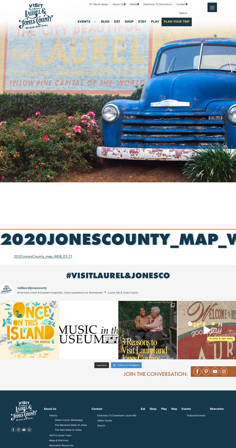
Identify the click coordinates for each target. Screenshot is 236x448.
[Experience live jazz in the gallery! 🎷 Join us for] (88, 330)
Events (84, 21)
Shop (129, 21)
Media (133, 4)
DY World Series (98, 4)
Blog (105, 21)
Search (183, 13)
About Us (118, 4)
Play (155, 21)
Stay (142, 21)
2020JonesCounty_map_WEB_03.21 (43, 256)
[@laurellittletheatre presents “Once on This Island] (29, 330)
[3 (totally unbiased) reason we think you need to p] (147, 330)
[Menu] (212, 7)
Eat (117, 21)
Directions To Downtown (157, 4)
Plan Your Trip (177, 21)
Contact (181, 4)
